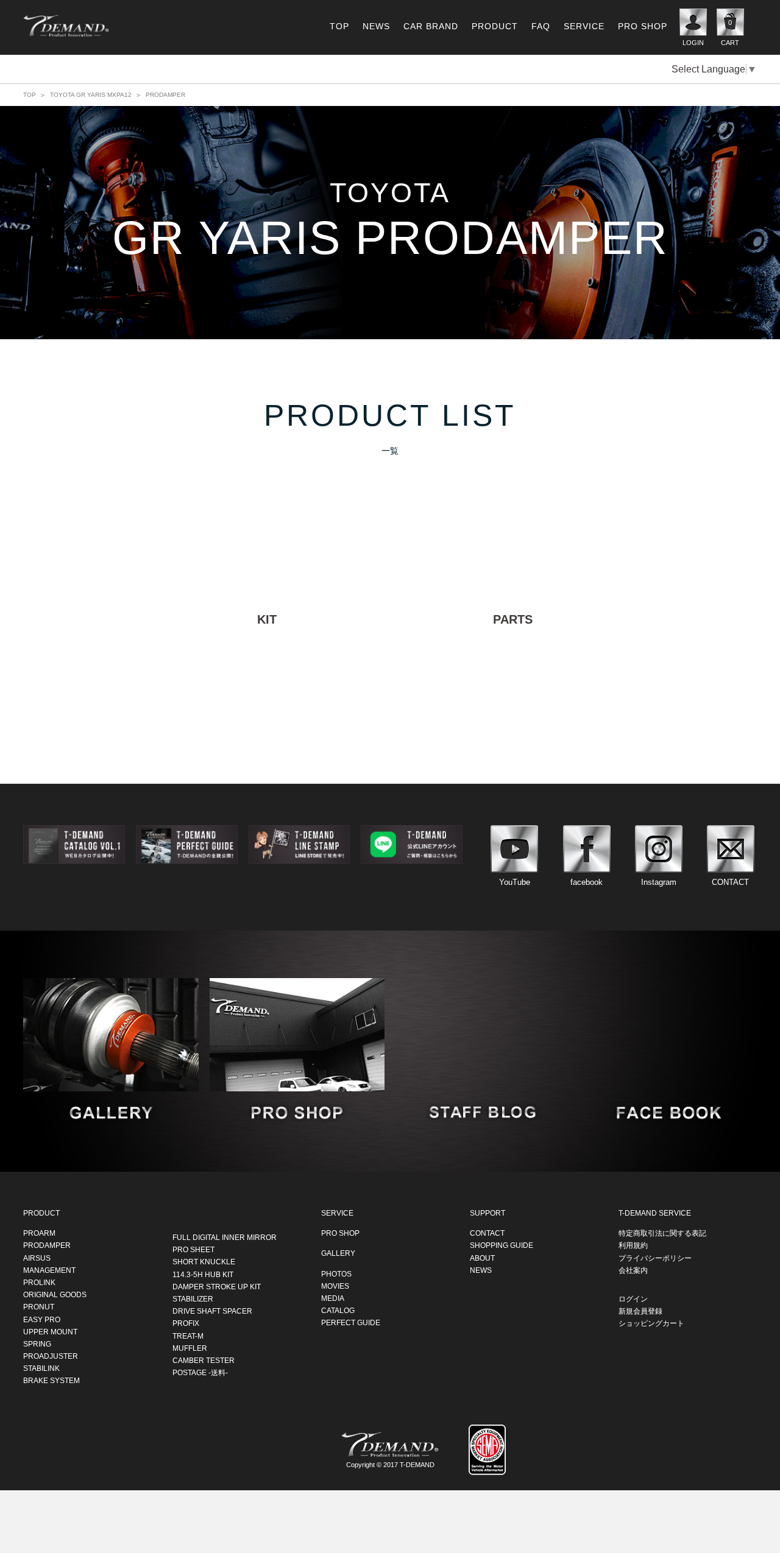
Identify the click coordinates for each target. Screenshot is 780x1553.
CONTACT (487, 1233)
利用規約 (633, 1245)
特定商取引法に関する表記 (662, 1233)
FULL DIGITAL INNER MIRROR (224, 1237)
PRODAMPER (47, 1245)
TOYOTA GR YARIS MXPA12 (91, 94)
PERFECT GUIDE (350, 1323)
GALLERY (338, 1253)
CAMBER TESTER (203, 1360)
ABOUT (482, 1257)
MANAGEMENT (49, 1270)
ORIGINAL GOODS (55, 1294)
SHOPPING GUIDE (501, 1245)
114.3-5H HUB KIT (202, 1274)
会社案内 (633, 1270)
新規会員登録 (640, 1310)
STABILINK (41, 1368)
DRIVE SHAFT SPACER (212, 1310)
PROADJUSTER (50, 1355)
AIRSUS (37, 1257)
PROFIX (185, 1323)
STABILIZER (192, 1298)
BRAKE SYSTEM (51, 1380)
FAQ (540, 26)
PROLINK (39, 1282)
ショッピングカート (651, 1323)
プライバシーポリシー (655, 1257)
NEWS (376, 26)
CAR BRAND (430, 26)
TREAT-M (188, 1335)
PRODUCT (495, 26)
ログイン (633, 1298)
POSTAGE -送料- (200, 1372)
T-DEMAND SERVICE (655, 1212)
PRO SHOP (642, 26)
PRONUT (38, 1307)
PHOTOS (336, 1273)
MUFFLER (189, 1347)
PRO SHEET (193, 1249)
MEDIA (332, 1298)
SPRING (37, 1343)
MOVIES (335, 1285)
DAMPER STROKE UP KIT (216, 1286)
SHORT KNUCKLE (203, 1262)
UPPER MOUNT (50, 1331)
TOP (339, 26)
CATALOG (338, 1310)
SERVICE (584, 26)
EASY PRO (41, 1319)
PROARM (39, 1233)
